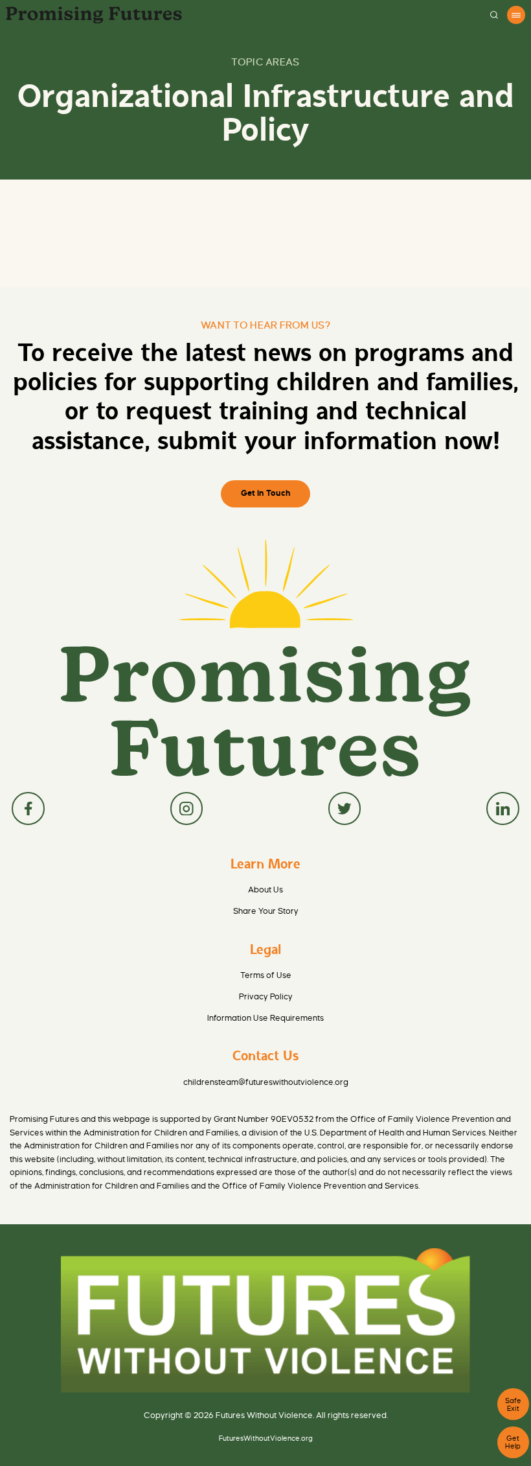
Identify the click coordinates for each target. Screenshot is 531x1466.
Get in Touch (266, 493)
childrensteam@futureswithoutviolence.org (265, 1082)
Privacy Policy (266, 996)
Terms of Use (265, 975)
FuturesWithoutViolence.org (266, 1438)
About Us (265, 889)
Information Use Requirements (265, 1018)
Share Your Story (266, 911)
